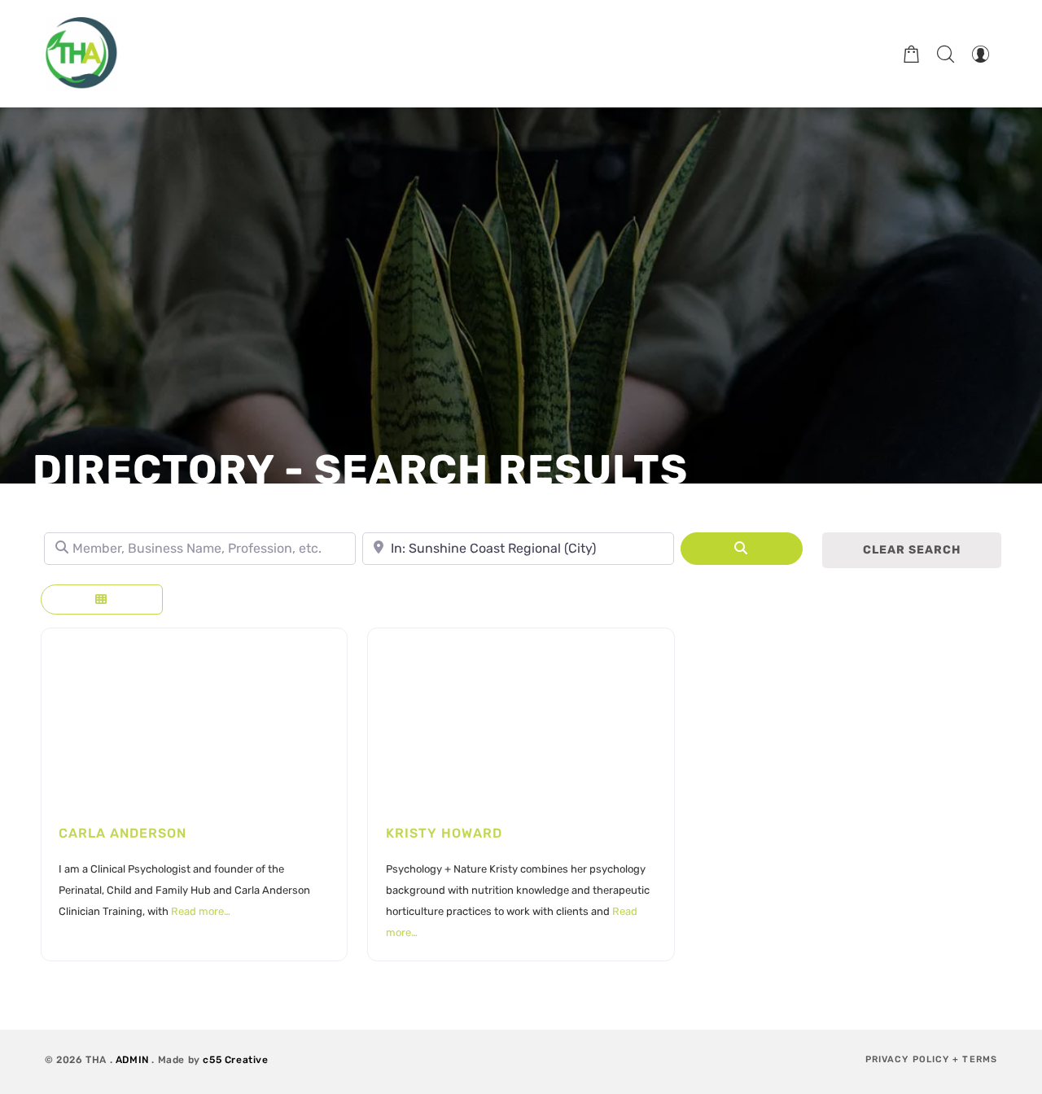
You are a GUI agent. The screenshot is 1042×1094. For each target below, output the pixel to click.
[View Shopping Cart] (912, 53)
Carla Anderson (122, 833)
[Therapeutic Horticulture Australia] (81, 53)
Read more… (200, 911)
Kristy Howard (444, 833)
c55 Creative (235, 1060)
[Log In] (980, 53)
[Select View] (102, 599)
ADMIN (132, 1060)
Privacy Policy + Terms (931, 1059)
